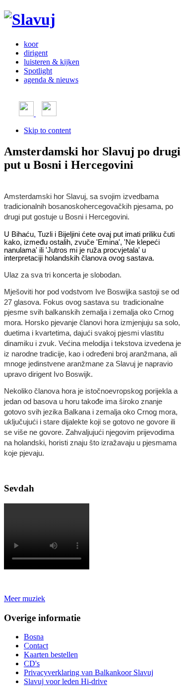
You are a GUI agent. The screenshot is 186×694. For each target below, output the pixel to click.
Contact (36, 645)
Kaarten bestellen (51, 654)
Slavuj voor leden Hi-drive (65, 681)
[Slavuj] (30, 19)
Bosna (34, 636)
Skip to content (47, 130)
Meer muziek (24, 598)
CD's (32, 663)
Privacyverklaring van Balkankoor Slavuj (88, 672)
